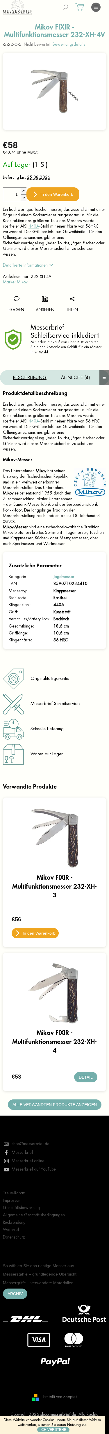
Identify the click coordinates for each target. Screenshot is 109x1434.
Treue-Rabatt (14, 1193)
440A (33, 226)
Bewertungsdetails (69, 44)
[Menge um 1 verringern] (23, 197)
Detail (86, 1077)
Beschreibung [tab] (30, 377)
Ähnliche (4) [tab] (75, 377)
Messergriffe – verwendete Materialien (38, 1282)
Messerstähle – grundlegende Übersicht (39, 1274)
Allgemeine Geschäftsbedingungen (34, 1215)
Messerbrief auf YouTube (34, 1169)
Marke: (15, 282)
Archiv (15, 1293)
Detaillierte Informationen (25, 265)
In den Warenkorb (56, 194)
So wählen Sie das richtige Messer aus (38, 1265)
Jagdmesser (63, 577)
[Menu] (96, 7)
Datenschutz (14, 1237)
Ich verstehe (53, 1430)
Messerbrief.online (28, 1161)
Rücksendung (14, 1222)
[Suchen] (65, 7)
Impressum (12, 1200)
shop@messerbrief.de (30, 1144)
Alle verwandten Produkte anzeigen (54, 1104)
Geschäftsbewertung (21, 1208)
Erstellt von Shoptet (60, 1397)
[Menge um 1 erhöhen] (23, 191)
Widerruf (11, 1230)
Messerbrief (22, 1152)
